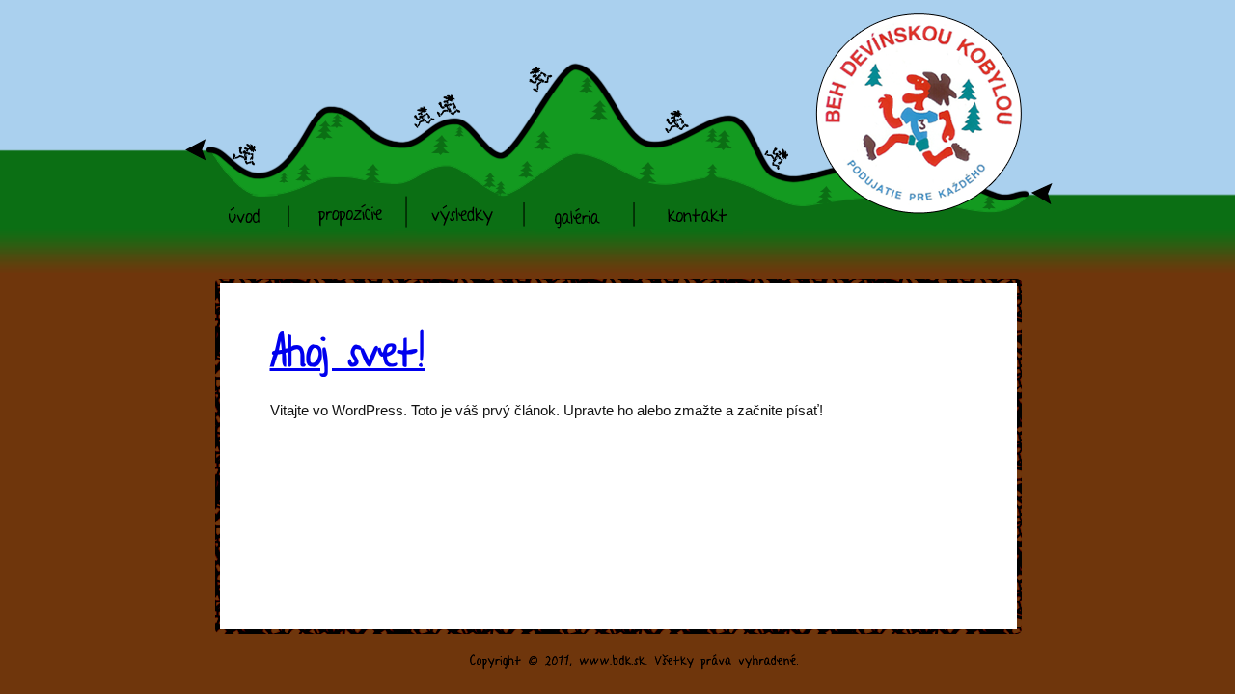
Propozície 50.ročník (346, 210)
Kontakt (697, 202)
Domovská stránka (244, 210)
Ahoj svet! (347, 347)
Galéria (577, 202)
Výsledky (463, 202)
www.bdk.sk (903, 63)
